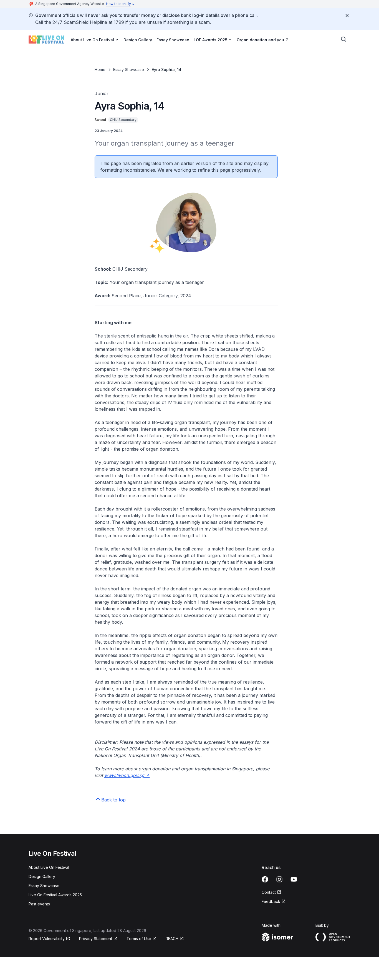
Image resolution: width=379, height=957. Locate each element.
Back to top (113, 800)
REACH (175, 938)
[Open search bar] (343, 39)
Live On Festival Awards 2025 (55, 894)
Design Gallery (137, 39)
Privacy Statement (96, 938)
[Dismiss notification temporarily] (347, 15)
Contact (271, 892)
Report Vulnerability (47, 938)
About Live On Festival (49, 867)
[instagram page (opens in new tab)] (279, 879)
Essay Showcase (172, 39)
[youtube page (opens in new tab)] (293, 879)
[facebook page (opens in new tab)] (265, 879)
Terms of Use (142, 938)
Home (100, 69)
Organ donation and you (263, 39)
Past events (39, 904)
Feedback (274, 901)
